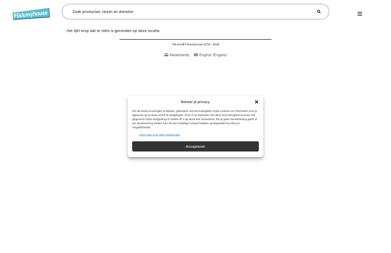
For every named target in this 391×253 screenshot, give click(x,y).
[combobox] (188, 12)
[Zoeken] (319, 12)
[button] (256, 102)
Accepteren (195, 146)
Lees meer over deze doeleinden (159, 134)
